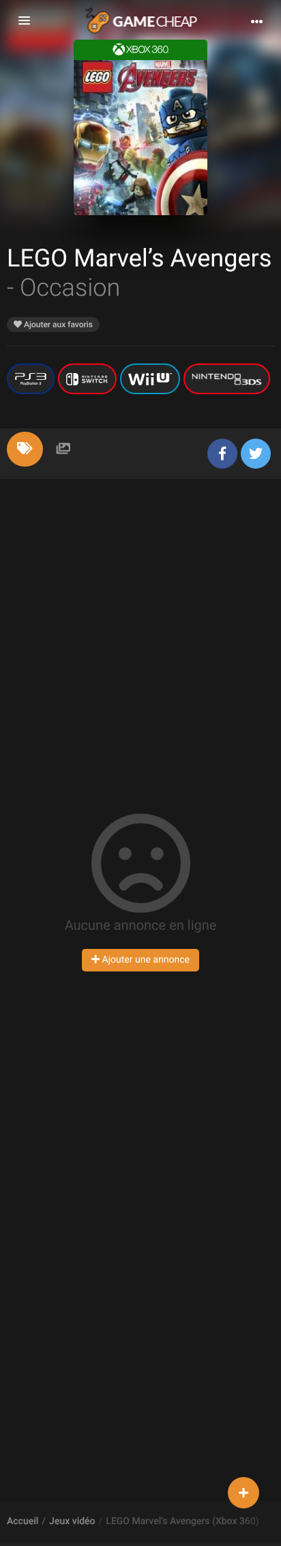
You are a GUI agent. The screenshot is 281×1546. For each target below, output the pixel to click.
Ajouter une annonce (145, 959)
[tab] (25, 449)
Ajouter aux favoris (57, 324)
